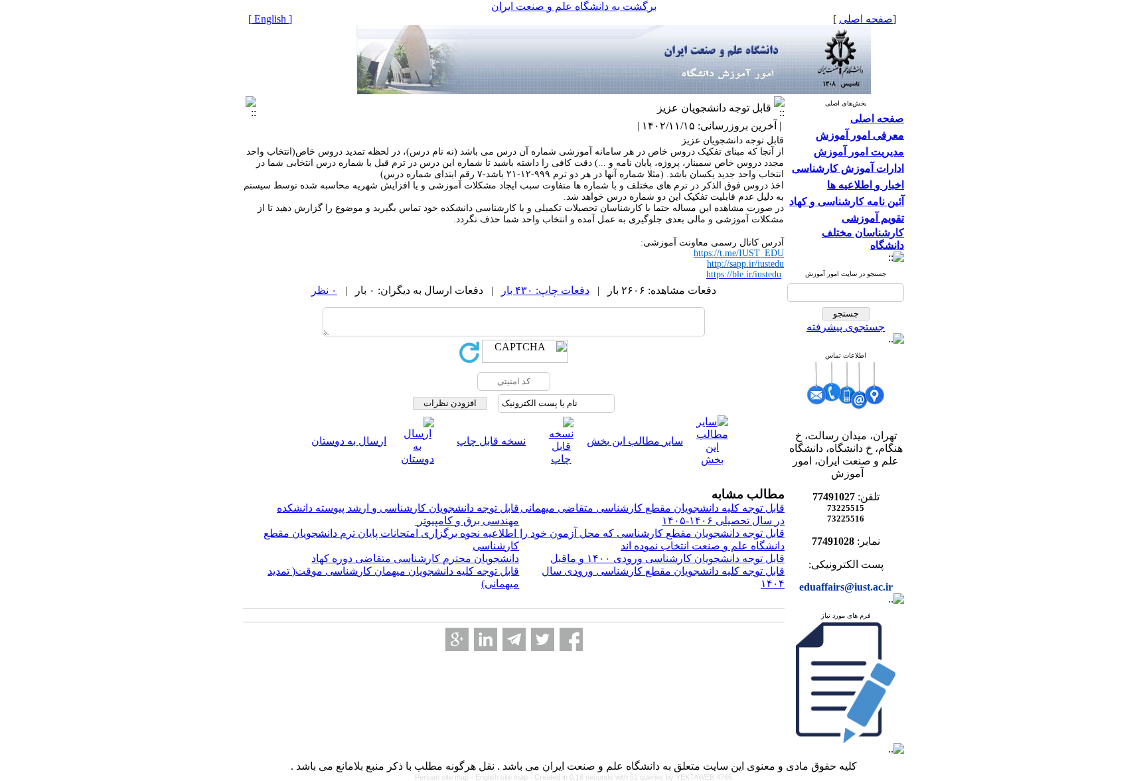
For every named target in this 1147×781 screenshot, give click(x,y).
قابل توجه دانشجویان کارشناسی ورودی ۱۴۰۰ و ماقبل (667, 558)
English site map (502, 777)
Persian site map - (445, 777)
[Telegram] (514, 639)
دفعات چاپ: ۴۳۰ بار (545, 290)
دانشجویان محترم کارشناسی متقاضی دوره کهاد (415, 558)
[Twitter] (542, 639)
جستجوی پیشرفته (845, 326)
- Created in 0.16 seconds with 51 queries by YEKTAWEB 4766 (631, 777)
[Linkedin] (485, 639)
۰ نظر (324, 290)
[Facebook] (571, 639)
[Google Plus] (457, 639)
